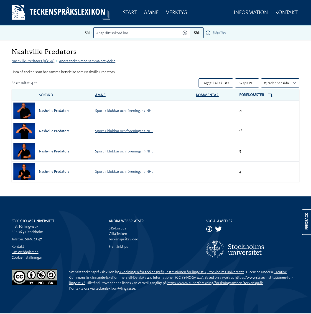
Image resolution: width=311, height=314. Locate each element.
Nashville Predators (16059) (33, 61)
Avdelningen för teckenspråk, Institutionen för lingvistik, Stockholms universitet (181, 272)
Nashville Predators (54, 110)
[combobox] (142, 32)
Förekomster (252, 94)
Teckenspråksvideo (123, 239)
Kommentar (207, 95)
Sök (197, 32)
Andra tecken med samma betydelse (87, 61)
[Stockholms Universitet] (252, 249)
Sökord (46, 95)
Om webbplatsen (25, 252)
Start (130, 12)
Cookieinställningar (27, 257)
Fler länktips (118, 246)
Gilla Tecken (118, 233)
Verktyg (176, 12)
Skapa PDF (247, 83)
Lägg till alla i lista (215, 83)
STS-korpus (117, 228)
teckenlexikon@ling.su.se (115, 288)
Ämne (151, 12)
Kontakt (286, 12)
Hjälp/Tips (219, 32)
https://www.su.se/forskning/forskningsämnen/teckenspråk (215, 283)
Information (251, 12)
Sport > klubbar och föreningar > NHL (124, 110)
